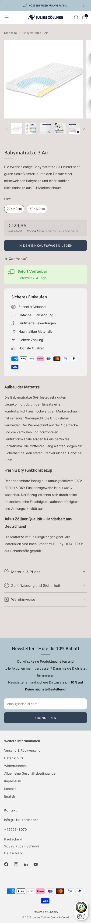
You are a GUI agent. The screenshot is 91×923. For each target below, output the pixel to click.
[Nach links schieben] (8, 128)
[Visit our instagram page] (16, 864)
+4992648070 (15, 829)
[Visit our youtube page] (35, 864)
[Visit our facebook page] (6, 864)
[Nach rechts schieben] (83, 128)
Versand (32, 231)
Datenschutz (14, 758)
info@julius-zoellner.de (21, 820)
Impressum (12, 781)
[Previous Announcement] (7, 5)
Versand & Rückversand (22, 750)
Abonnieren (45, 718)
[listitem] (45, 5)
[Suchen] (76, 17)
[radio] (14, 209)
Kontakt (10, 789)
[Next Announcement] (84, 5)
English (9, 796)
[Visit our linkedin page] (26, 864)
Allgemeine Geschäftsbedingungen (30, 773)
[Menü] (6, 17)
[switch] (81, 916)
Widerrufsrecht (15, 766)
